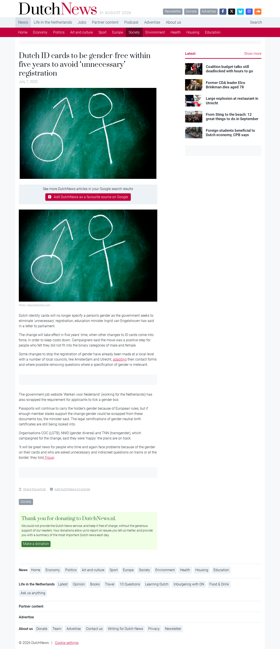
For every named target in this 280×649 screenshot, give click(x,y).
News (23, 22)
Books (95, 584)
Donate (191, 11)
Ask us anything (33, 593)
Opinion (79, 584)
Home (22, 32)
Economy (40, 32)
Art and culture (81, 32)
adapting (120, 359)
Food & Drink (219, 584)
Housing (192, 32)
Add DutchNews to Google (72, 489)
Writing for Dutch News (125, 629)
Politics (59, 32)
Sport (102, 32)
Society (134, 32)
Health (176, 32)
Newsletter (173, 11)
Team (56, 629)
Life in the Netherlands (53, 22)
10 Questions (130, 584)
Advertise (209, 11)
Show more (252, 54)
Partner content (105, 22)
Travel (109, 584)
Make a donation (36, 544)
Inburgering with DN (189, 584)
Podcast (131, 22)
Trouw (49, 457)
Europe (117, 32)
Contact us (94, 629)
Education (212, 32)
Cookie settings (67, 643)
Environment (155, 32)
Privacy (154, 629)
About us (173, 22)
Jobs (82, 22)
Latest (190, 53)
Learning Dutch (156, 584)
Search (256, 22)
